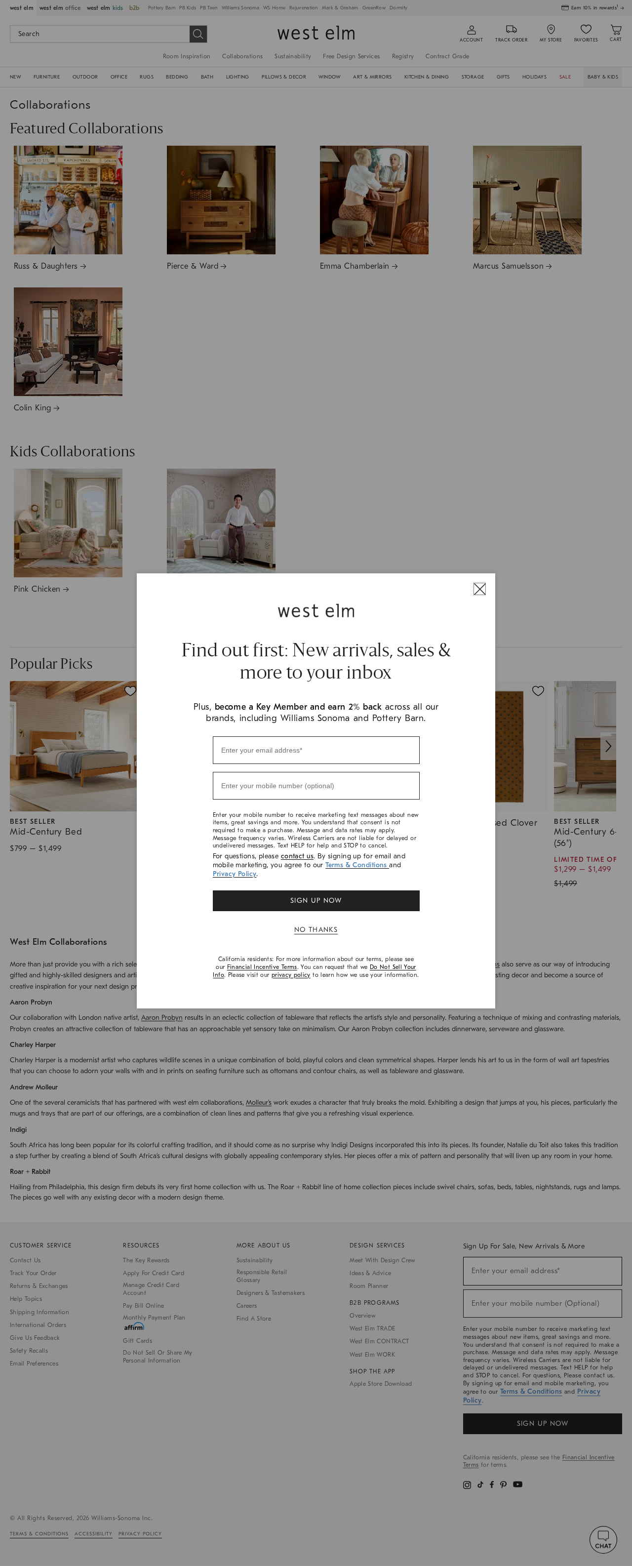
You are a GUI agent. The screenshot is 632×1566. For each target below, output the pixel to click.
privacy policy (291, 974)
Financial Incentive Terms (262, 967)
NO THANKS (316, 929)
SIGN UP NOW (316, 900)
